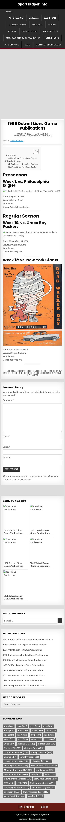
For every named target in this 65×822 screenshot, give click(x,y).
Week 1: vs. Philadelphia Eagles (23, 158)
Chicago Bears (34, 748)
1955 (14, 371)
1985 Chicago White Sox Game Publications (24, 685)
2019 (49, 735)
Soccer (12, 31)
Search (44, 807)
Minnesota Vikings (16, 774)
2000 (23, 730)
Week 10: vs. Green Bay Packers (24, 164)
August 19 (21, 371)
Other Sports (29, 31)
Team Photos (50, 31)
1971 (35, 726)
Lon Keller (15, 373)
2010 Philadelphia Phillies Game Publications (25, 655)
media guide (45, 770)
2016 (9, 735)
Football (37, 24)
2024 (9, 744)
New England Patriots (17, 779)
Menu (9, 11)
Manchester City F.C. (44, 765)
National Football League (42, 135)
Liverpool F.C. (41, 761)
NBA (49, 774)
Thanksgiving (32, 374)
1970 (22, 726)
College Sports (18, 24)
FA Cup (10, 757)
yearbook (35, 796)
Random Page (11, 44)
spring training (14, 796)
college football (41, 752)
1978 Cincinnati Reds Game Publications (22, 680)
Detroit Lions (16, 140)
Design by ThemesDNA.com (32, 819)
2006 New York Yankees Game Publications (25, 660)
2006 (37, 730)
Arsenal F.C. (26, 744)
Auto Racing (16, 17)
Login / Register (26, 807)
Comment (8, 400)
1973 (48, 726)
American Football (22, 135)
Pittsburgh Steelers (16, 787)
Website (7, 457)
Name (6, 436)
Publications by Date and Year (23, 38)
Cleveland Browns (16, 752)
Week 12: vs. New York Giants (23, 167)
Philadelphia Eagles (44, 373)
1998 (9, 730)
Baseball (33, 17)
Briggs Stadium (33, 371)
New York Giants (45, 779)
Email (6, 447)
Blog (27, 44)
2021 (23, 739)
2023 (49, 739)
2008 (51, 730)
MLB (36, 774)
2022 (36, 739)
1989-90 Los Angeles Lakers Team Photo (23, 670)
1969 (9, 726)
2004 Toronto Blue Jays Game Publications (24, 645)
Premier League (43, 787)
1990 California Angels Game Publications (23, 665)
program (58, 373)
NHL (22, 783)
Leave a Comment (42, 134)
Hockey (52, 24)
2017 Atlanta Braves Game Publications (22, 650)
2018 (36, 735)
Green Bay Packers (16, 761)
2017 (22, 735)
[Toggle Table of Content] (34, 151)
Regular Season (13, 161)
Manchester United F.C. (18, 770)
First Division (29, 757)
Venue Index (52, 38)
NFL (22, 373)
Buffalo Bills (46, 744)
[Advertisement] (32, 82)
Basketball (50, 17)
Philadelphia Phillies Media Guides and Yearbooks (28, 639)
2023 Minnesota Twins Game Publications (24, 675)
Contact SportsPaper (48, 44)
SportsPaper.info (32, 4)
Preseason (11, 155)
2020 (9, 739)
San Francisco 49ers (36, 792)
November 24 (29, 373)
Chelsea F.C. (12, 748)
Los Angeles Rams (16, 765)
